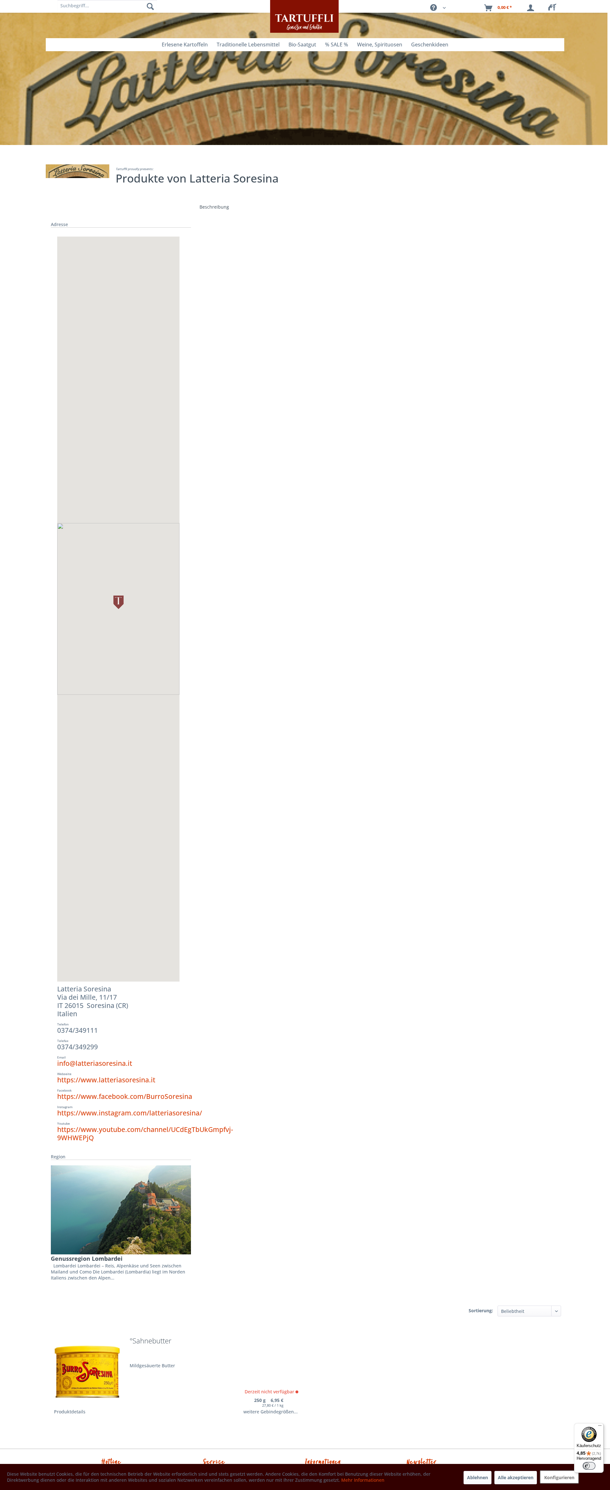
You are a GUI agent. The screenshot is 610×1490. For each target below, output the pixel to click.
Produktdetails (69, 1412)
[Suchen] (150, 6)
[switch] (589, 1466)
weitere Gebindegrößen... (270, 1412)
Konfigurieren (559, 1477)
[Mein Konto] (532, 8)
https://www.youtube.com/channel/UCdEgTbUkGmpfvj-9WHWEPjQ (145, 1133)
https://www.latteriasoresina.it (106, 1079)
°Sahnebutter (151, 1341)
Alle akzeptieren (515, 1477)
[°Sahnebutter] (87, 1370)
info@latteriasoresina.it (94, 1063)
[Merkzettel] (554, 8)
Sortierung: (481, 1310)
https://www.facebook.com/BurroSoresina (124, 1096)
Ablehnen (477, 1477)
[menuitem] (554, 8)
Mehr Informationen (362, 1480)
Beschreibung (214, 207)
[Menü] (600, 1427)
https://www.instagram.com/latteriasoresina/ (129, 1112)
